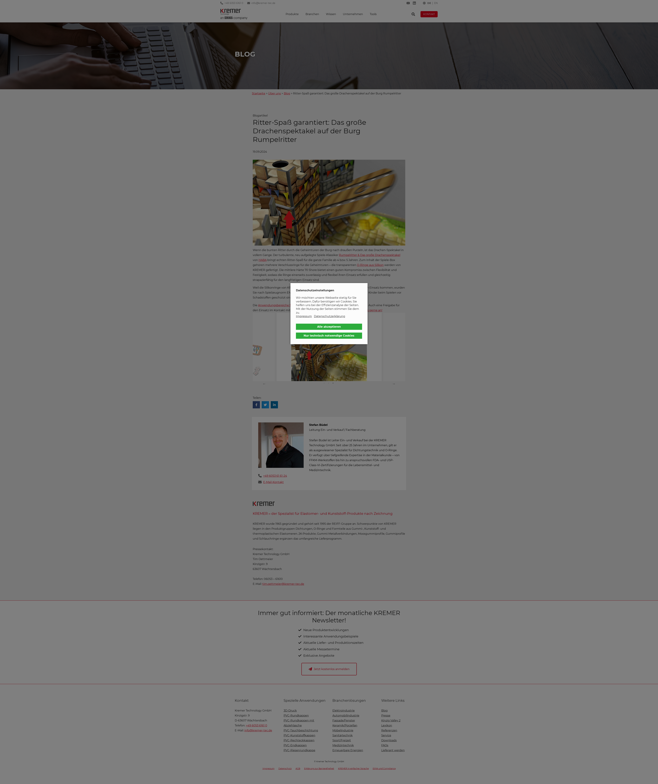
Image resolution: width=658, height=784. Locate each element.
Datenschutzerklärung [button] (329, 316)
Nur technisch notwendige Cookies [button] (329, 335)
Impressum (304, 316)
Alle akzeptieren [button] (329, 326)
